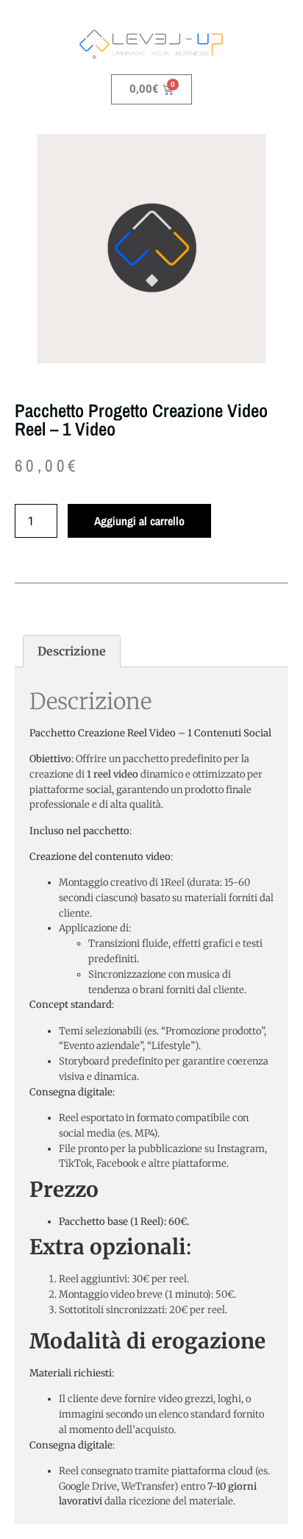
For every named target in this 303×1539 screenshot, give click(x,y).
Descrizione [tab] (72, 651)
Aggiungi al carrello (139, 521)
